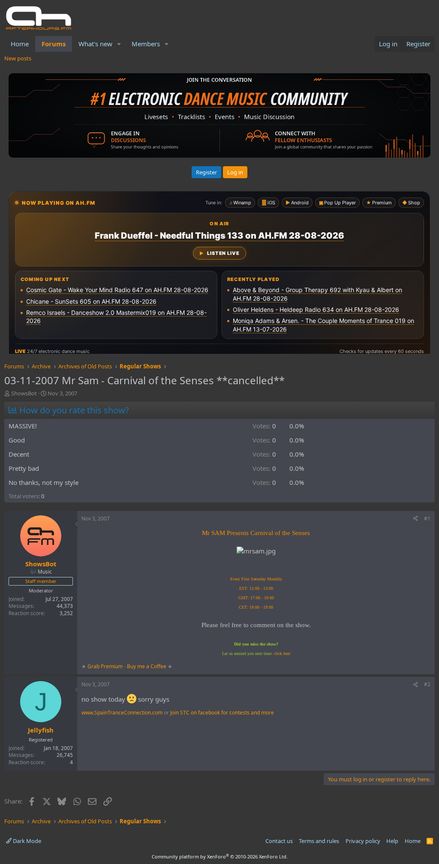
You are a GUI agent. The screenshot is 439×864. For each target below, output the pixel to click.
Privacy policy (363, 841)
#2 (427, 684)
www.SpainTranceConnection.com (121, 712)
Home (20, 43)
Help (392, 841)
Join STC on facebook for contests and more (222, 712)
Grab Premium (105, 666)
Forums (54, 43)
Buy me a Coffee (146, 666)
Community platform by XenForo (220, 856)
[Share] (415, 519)
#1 (427, 518)
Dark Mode (26, 841)
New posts (17, 58)
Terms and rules (319, 841)
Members (146, 43)
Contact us (279, 841)
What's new (95, 43)
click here (282, 653)
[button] (119, 44)
